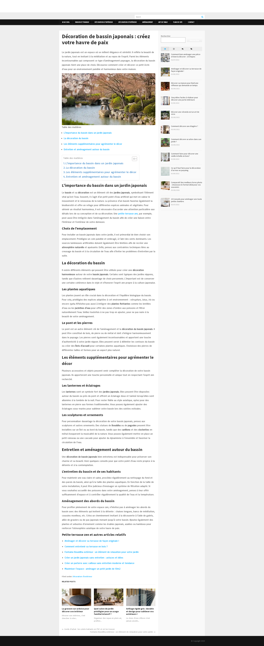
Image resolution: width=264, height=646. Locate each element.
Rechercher (165, 36)
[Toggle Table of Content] (133, 158)
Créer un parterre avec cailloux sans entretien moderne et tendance (99, 563)
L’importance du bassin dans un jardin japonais (88, 132)
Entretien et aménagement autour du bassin (86, 149)
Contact (191, 22)
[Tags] (191, 49)
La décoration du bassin (76, 138)
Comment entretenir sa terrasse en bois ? (86, 546)
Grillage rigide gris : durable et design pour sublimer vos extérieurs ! (140, 611)
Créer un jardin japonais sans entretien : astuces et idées (94, 557)
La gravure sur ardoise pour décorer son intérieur (75, 610)
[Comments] (182, 49)
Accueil (67, 22)
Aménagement (147, 22)
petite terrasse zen (128, 213)
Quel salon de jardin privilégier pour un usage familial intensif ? (106, 611)
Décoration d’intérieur (104, 22)
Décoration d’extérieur (127, 22)
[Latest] (174, 49)
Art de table (163, 22)
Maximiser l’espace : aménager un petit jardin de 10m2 (92, 568)
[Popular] (165, 49)
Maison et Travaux (82, 22)
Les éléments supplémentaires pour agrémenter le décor (93, 143)
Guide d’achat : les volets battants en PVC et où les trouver (89, 629)
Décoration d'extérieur (82, 576)
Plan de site (177, 22)
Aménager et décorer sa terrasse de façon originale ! (92, 540)
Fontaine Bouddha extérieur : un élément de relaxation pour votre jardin (102, 551)
